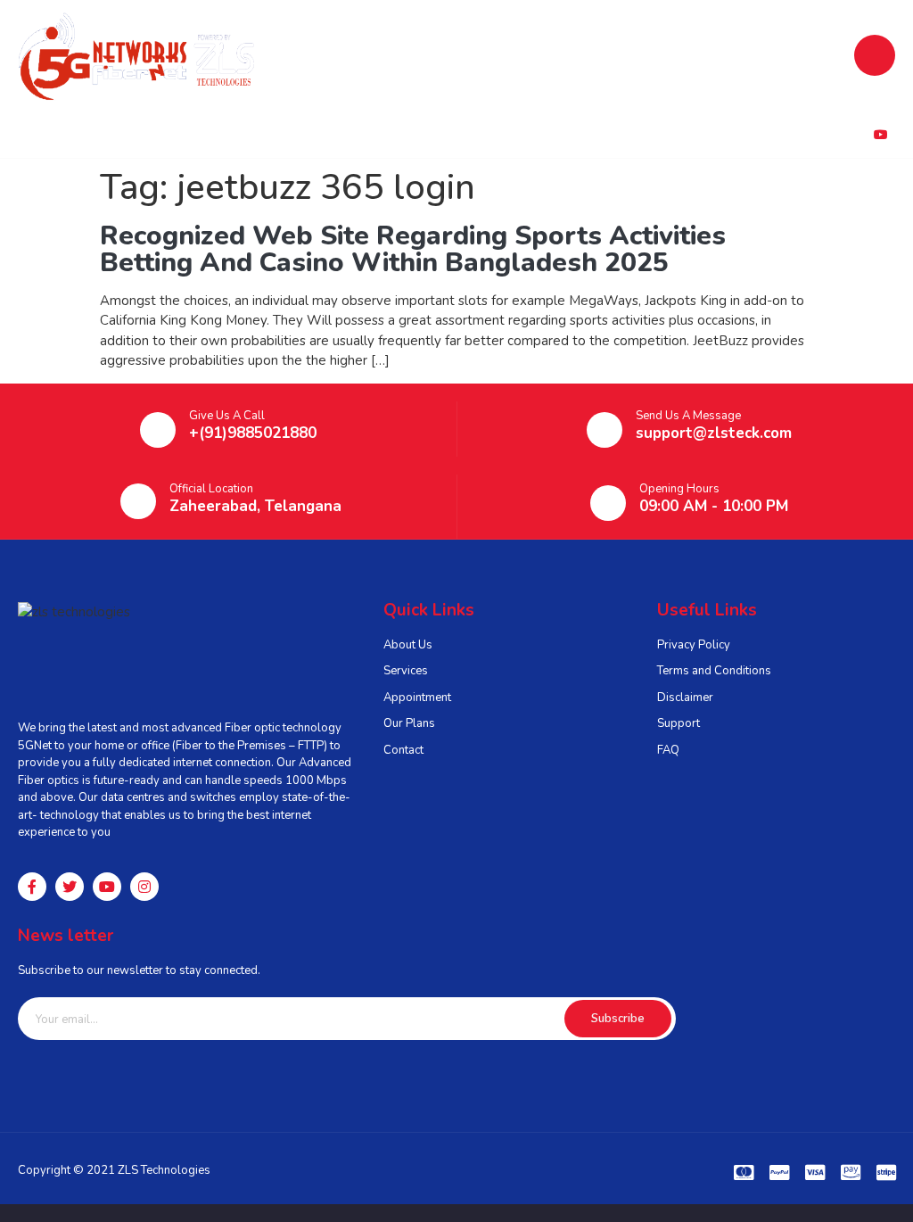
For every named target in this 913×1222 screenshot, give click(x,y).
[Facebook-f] (32, 886)
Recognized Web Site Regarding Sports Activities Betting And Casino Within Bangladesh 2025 (413, 249)
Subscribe (618, 1019)
